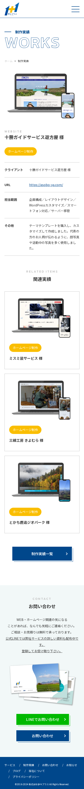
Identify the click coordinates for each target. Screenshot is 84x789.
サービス (9, 765)
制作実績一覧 (42, 553)
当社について (37, 771)
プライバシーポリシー (26, 776)
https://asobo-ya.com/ (46, 184)
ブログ (17, 771)
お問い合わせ (42, 735)
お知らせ (71, 765)
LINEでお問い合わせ (42, 719)
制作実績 (28, 765)
